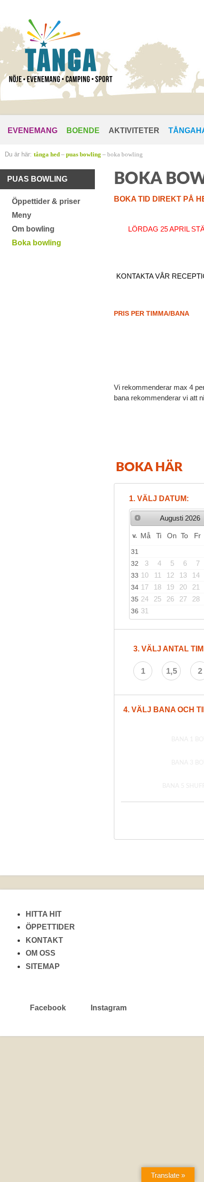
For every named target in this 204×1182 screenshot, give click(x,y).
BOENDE (83, 130)
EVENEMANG (32, 130)
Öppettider (50, 927)
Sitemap (43, 966)
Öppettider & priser (46, 201)
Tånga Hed (47, 154)
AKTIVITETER (134, 130)
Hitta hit (44, 914)
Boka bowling (125, 154)
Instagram (108, 1008)
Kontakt (44, 940)
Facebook (48, 1008)
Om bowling (33, 229)
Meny (21, 215)
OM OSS (41, 953)
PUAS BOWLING (83, 154)
